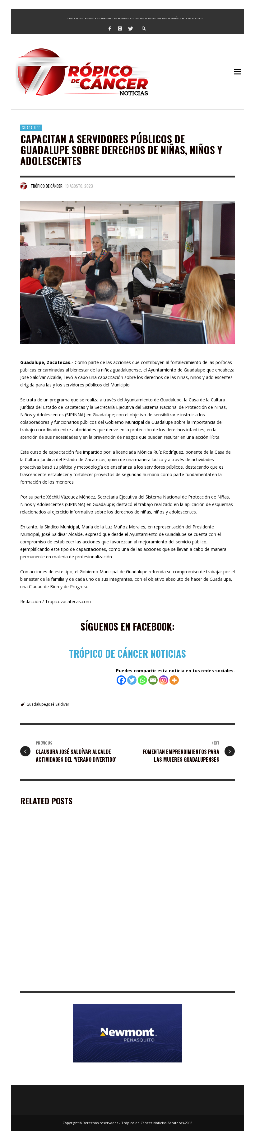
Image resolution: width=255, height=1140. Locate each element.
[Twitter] (130, 28)
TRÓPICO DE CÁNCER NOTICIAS (127, 653)
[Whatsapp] (142, 680)
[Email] (153, 680)
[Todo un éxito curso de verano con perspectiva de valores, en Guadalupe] (173, 944)
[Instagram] (120, 28)
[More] (174, 680)
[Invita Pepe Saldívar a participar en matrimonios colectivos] (61, 861)
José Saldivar (58, 704)
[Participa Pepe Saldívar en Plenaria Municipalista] (173, 861)
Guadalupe (31, 127)
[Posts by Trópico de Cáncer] (24, 186)
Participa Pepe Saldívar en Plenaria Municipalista (170, 899)
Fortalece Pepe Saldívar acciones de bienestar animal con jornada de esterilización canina (70, 982)
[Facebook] (109, 28)
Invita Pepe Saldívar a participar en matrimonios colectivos (58, 899)
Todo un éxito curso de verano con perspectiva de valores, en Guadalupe (183, 982)
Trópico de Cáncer (47, 186)
